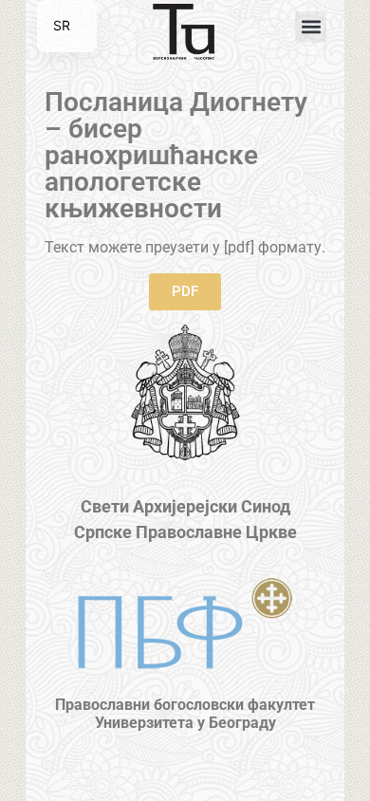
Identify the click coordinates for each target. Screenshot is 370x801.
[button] (310, 27)
